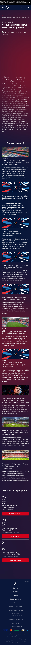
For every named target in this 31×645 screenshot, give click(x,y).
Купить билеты (16, 536)
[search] (24, 7)
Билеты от (15, 513)
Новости (15, 592)
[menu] (3, 7)
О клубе (15, 595)
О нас (15, 603)
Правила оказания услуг (16, 610)
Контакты (15, 623)
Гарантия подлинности (15, 619)
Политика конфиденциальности (15, 615)
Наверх (26, 582)
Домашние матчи (15, 599)
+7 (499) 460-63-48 (15, 627)
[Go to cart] (28, 7)
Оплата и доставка (15, 606)
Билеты (15, 588)
